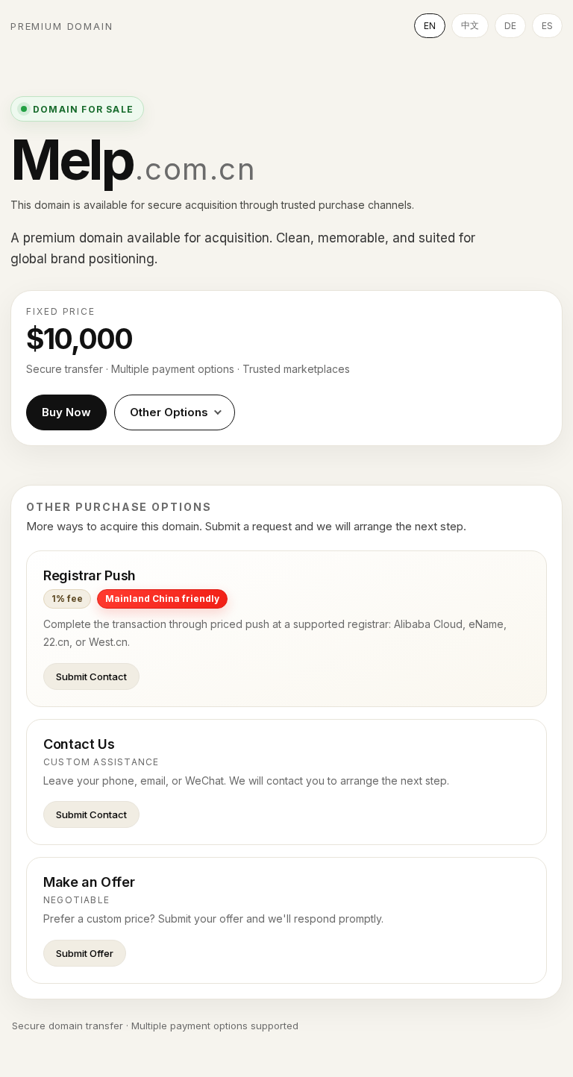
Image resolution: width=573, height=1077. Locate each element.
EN (430, 25)
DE (510, 25)
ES (547, 25)
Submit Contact (91, 676)
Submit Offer (84, 953)
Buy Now (66, 412)
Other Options (169, 412)
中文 (470, 25)
